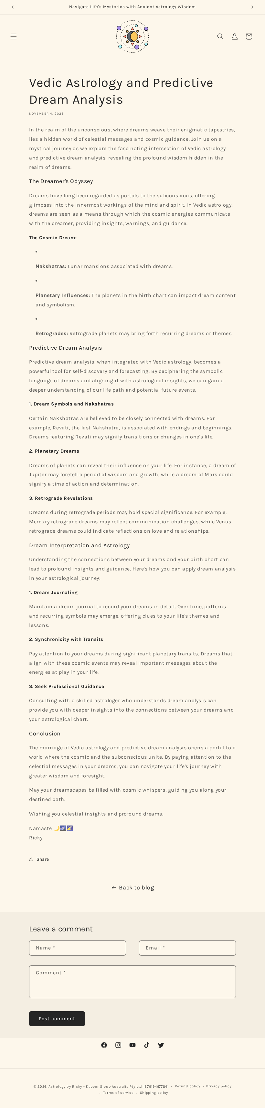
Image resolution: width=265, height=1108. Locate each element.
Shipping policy (154, 1093)
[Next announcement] (252, 7)
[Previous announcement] (12, 7)
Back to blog (136, 887)
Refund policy (187, 1086)
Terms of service (118, 1093)
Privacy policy (218, 1086)
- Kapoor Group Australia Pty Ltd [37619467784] (126, 1086)
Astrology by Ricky (65, 1086)
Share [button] (43, 859)
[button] (13, 36)
